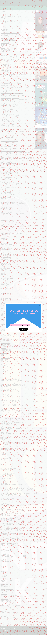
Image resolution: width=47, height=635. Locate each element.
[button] (39, 305)
